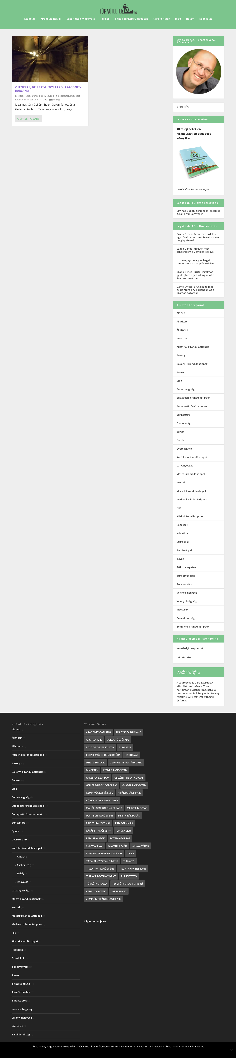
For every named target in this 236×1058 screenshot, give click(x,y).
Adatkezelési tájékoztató (133, 1052)
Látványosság (185, 465)
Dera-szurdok (95, 762)
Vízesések (182, 609)
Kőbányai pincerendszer (102, 800)
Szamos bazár (117, 846)
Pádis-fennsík (124, 823)
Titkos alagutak (62, 95)
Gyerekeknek (184, 448)
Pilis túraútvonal (98, 823)
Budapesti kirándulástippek (193, 397)
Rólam (190, 18)
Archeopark (94, 739)
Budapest (125, 747)
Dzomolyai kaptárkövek (126, 762)
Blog (178, 18)
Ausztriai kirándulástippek (193, 346)
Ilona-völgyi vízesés (99, 792)
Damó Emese (184, 286)
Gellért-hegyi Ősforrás (101, 785)
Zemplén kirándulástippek (103, 899)
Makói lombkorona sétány (104, 808)
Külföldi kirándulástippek (192, 457)
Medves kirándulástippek (192, 499)
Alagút (181, 313)
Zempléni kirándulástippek (193, 626)
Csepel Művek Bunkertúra (103, 755)
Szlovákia (182, 533)
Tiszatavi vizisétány (132, 868)
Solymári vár (94, 846)
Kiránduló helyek (51, 18)
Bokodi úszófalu (118, 739)
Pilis (179, 508)
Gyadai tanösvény (134, 785)
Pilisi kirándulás (129, 815)
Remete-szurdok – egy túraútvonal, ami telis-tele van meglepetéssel (198, 237)
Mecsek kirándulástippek (192, 491)
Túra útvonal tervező (127, 883)
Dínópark (92, 770)
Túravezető (129, 876)
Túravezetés (184, 584)
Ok (90, 1052)
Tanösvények (184, 550)
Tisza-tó (129, 861)
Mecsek (181, 482)
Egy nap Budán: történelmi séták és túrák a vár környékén (198, 212)
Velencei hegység (187, 592)
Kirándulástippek (129, 792)
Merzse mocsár (137, 808)
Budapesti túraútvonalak (192, 406)
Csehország (184, 423)
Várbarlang (118, 891)
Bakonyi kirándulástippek (192, 364)
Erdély (180, 440)
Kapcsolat (205, 18)
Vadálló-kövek (96, 891)
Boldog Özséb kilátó (100, 747)
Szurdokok (183, 541)
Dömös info (184, 657)
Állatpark (182, 330)
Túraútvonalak (186, 575)
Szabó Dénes (32, 95)
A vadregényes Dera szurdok (194, 682)
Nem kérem (104, 1052)
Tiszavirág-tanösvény (101, 876)
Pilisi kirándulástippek (190, 516)
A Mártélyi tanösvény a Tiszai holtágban (195, 686)
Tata (130, 853)
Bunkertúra (35, 99)
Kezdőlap (29, 18)
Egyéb (180, 431)
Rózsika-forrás (120, 838)
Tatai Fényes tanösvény (102, 861)
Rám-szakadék (95, 838)
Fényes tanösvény (115, 770)
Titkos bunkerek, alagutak (131, 18)
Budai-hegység (186, 389)
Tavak (180, 558)
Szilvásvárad (140, 846)
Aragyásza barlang (128, 732)
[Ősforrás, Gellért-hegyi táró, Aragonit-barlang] (50, 59)
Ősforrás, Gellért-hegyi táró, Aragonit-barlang (48, 89)
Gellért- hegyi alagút (128, 777)
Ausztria (182, 338)
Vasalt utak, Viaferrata (81, 18)
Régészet (182, 524)
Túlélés (105, 18)
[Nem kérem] (231, 1050)
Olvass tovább (28, 119)
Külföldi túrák (161, 18)
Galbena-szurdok (97, 777)
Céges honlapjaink (95, 921)
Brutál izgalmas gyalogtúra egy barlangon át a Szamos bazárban (195, 275)
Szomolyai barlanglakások (104, 853)
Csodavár (131, 755)
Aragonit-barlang (98, 732)
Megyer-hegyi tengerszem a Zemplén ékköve (195, 250)
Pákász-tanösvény (98, 830)
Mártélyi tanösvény (99, 815)
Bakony (181, 355)
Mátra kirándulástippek (191, 474)
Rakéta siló (123, 830)
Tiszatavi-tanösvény (100, 868)
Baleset (181, 372)
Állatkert (182, 321)
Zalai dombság (186, 618)
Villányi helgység (187, 601)
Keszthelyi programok (190, 648)
